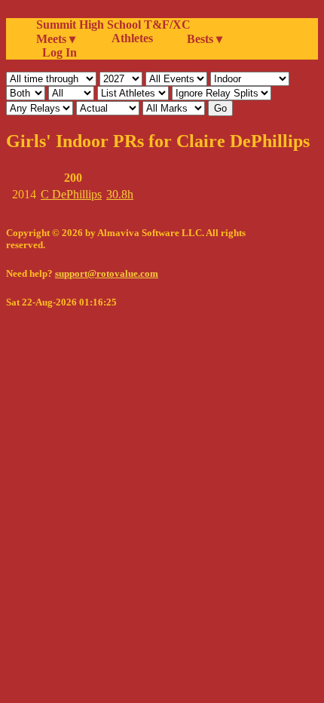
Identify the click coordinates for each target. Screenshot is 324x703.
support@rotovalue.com (106, 273)
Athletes (132, 38)
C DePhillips (71, 194)
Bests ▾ (204, 38)
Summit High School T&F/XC (113, 24)
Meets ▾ (55, 38)
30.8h (119, 194)
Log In (56, 52)
